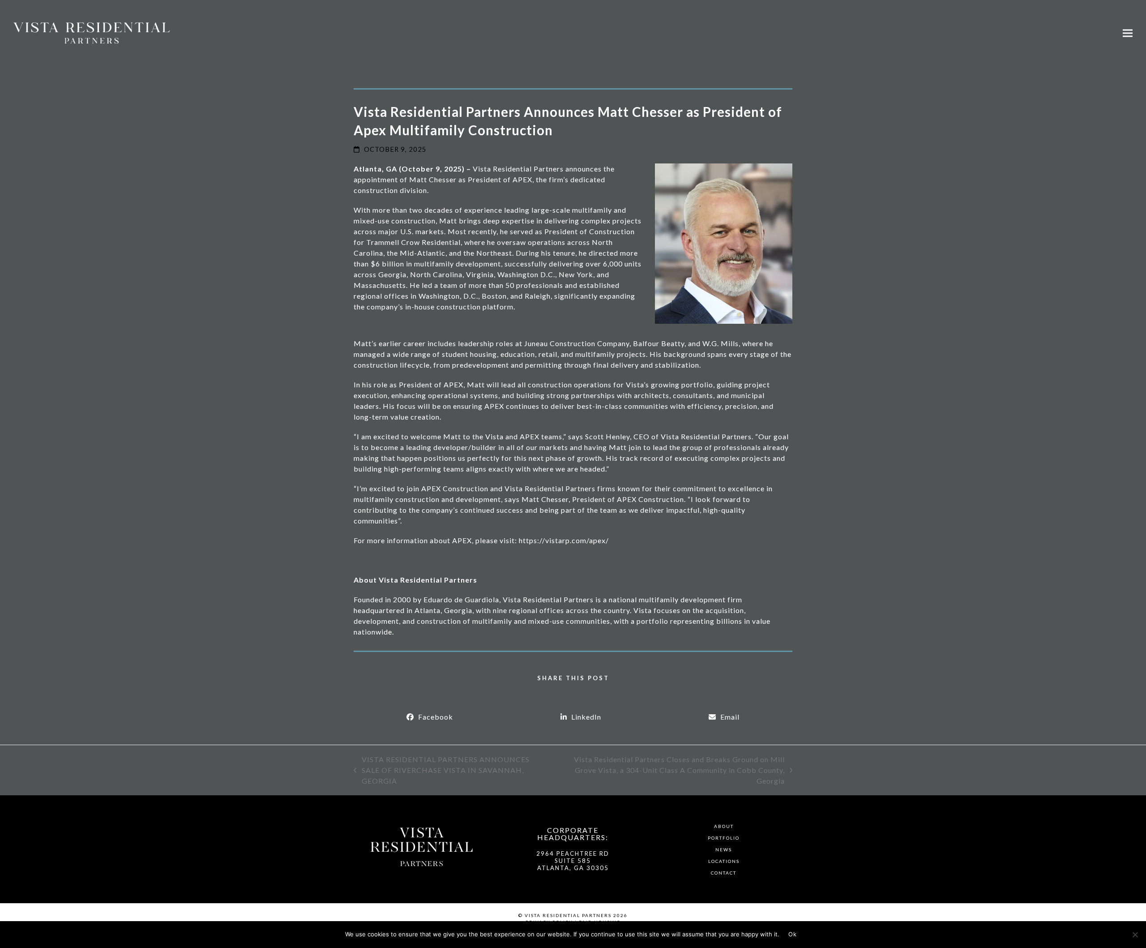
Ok (792, 934)
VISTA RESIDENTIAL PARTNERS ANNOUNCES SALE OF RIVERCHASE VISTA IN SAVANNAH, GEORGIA (442, 770)
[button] (1128, 33)
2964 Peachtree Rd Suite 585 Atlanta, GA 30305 (572, 861)
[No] (1134, 934)
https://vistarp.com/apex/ (564, 540)
